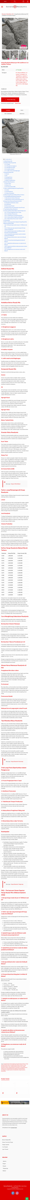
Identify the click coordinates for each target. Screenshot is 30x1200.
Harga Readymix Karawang (17, 761)
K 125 (19, 77)
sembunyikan (8, 159)
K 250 (23, 79)
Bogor (4, 1163)
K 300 (19, 80)
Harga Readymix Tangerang (17, 884)
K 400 (20, 82)
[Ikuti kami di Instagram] (17, 1194)
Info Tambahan (8, 113)
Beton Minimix (21, 72)
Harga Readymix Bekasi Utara (17, 1066)
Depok (4, 1166)
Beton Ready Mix (6, 1139)
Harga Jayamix (5, 1144)
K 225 (20, 79)
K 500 (22, 84)
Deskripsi (8, 110)
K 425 (23, 82)
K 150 (22, 77)
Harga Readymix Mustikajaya (12, 1068)
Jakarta (4, 1161)
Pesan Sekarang (11, 99)
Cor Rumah (22, 74)
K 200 (17, 79)
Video (22, 110)
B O (17, 72)
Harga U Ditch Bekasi (15, 483)
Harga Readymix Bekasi (20, 1063)
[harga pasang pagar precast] (15, 1102)
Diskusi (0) (22, 113)
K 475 (19, 84)
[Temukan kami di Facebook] (13, 1194)
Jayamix (24, 76)
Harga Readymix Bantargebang (9, 1063)
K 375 (17, 82)
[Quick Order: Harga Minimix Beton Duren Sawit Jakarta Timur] (3, 1093)
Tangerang (5, 1168)
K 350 (26, 80)
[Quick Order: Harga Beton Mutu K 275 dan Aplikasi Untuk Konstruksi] (17, 1093)
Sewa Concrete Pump (7, 1142)
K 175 (26, 77)
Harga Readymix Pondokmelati (12, 1069)
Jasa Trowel (5, 1149)
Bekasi (4, 1170)
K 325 (22, 80)
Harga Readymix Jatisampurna (15, 1067)
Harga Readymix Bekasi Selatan (17, 1065)
